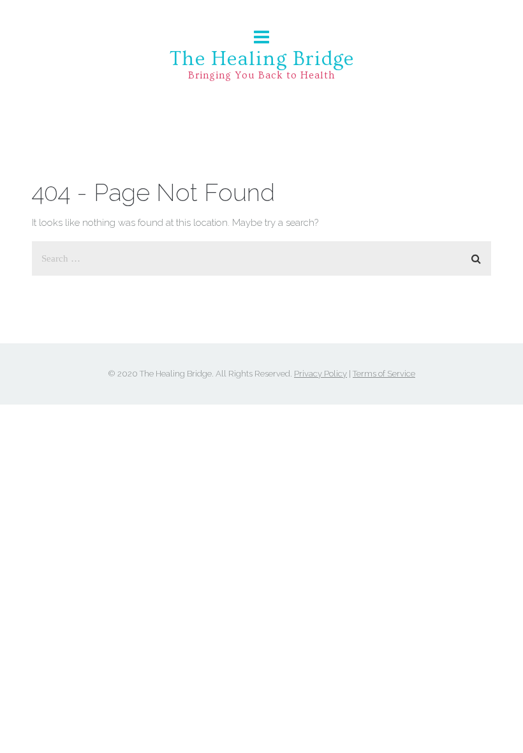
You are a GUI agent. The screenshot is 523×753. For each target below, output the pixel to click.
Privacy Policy (320, 373)
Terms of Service (384, 373)
